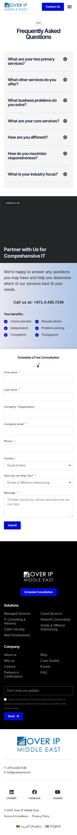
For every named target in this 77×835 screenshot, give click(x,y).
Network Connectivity (55, 619)
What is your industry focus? (33, 174)
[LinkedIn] (11, 792)
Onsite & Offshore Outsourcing (52, 627)
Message (10, 492)
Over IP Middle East (26, 810)
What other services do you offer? (32, 81)
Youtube (57, 798)
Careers (9, 666)
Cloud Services (51, 613)
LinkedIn (12, 798)
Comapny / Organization (19, 406)
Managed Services (17, 613)
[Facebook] (34, 792)
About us (10, 654)
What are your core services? (33, 121)
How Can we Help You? (19, 475)
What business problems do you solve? (32, 102)
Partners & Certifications (13, 674)
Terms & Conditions (16, 816)
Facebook (34, 798)
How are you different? (28, 137)
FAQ (43, 672)
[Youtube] (57, 792)
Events (45, 666)
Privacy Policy (40, 816)
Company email (14, 424)
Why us (9, 660)
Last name (11, 389)
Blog (43, 654)
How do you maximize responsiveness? (27, 155)
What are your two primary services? (31, 61)
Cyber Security (14, 629)
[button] (69, 6)
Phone (8, 441)
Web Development (17, 635)
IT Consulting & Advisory (15, 621)
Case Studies (49, 660)
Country (9, 458)
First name (11, 372)
